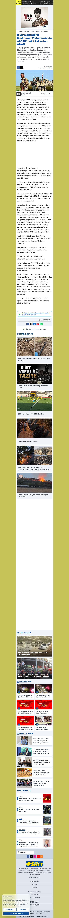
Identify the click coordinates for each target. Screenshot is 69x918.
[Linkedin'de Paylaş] (34, 324)
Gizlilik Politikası (34, 894)
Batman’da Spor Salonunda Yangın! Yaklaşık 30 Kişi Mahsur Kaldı (39, 3)
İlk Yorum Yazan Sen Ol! (36, 330)
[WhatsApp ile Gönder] (41, 324)
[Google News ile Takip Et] (48, 94)
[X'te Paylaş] (21, 67)
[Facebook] (28, 856)
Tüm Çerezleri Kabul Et (16, 913)
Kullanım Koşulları (34, 892)
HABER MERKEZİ (26, 93)
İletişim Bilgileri (34, 905)
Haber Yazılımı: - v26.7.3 (34, 916)
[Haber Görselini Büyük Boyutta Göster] (34, 80)
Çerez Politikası (34, 897)
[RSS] (41, 856)
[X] (31, 856)
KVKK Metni (34, 902)
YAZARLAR (23, 852)
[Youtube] (38, 856)
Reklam (34, 887)
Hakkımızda (34, 881)
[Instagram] (34, 856)
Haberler (19, 31)
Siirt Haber (26, 31)
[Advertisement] (34, 154)
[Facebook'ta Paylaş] (18, 67)
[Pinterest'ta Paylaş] (38, 324)
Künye (34, 884)
